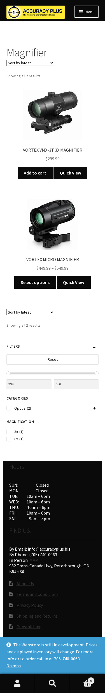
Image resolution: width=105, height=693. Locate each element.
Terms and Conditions (38, 594)
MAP (33, 560)
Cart (81, 679)
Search (52, 683)
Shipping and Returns (37, 616)
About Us (25, 583)
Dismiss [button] (13, 665)
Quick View (70, 173)
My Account (17, 683)
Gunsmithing (29, 626)
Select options (35, 282)
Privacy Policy (30, 605)
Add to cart (35, 173)
